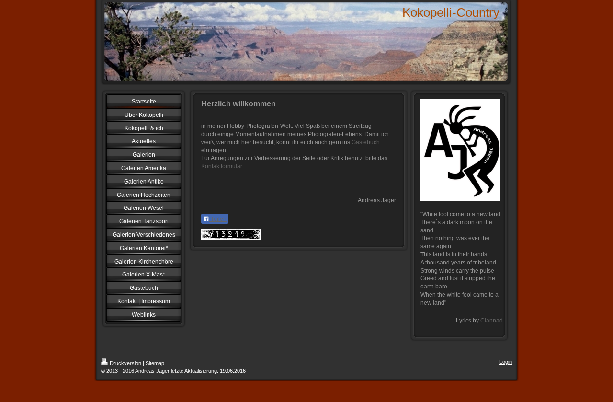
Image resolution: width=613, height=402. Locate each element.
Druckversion (125, 363)
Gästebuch (366, 142)
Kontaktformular (221, 166)
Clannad (491, 320)
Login (505, 362)
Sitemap (155, 363)
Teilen (218, 219)
